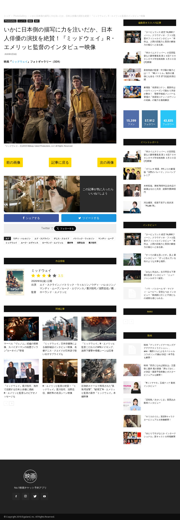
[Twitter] (34, 496)
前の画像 (13, 162)
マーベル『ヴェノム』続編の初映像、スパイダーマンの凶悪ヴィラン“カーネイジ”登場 (21, 347)
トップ (7, 15)
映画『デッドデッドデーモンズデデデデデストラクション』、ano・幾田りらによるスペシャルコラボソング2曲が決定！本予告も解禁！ (159, 351)
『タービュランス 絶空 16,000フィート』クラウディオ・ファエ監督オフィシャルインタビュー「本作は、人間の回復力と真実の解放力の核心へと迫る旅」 (159, 38)
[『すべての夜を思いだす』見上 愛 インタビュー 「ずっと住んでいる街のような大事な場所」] (132, 259)
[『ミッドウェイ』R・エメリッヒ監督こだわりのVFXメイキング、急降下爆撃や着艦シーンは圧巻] (98, 329)
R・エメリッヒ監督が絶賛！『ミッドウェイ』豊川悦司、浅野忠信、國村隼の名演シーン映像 (59, 389)
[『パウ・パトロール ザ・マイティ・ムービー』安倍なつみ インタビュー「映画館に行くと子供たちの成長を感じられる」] (132, 293)
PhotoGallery (20, 15)
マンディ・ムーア (106, 238)
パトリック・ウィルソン (83, 238)
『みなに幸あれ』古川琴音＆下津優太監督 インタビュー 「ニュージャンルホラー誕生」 (159, 275)
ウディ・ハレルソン (22, 238)
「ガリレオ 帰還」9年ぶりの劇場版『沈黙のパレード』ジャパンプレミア (159, 172)
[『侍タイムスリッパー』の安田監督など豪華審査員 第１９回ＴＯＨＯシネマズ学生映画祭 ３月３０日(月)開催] (132, 57)
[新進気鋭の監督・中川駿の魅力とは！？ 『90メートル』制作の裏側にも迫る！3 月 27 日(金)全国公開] (132, 74)
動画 (30, 21)
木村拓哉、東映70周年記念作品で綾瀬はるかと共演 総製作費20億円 (160, 189)
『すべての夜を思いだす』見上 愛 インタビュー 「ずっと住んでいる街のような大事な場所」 (160, 258)
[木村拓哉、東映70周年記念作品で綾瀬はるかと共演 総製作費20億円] (132, 190)
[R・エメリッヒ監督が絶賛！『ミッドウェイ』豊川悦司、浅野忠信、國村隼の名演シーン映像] (60, 371)
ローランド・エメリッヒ (52, 242)
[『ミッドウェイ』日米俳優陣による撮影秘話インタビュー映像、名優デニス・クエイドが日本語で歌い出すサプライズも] (60, 329)
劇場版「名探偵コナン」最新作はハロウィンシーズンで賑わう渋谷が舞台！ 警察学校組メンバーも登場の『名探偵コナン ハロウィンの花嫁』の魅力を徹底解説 (160, 93)
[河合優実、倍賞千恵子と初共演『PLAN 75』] (132, 207)
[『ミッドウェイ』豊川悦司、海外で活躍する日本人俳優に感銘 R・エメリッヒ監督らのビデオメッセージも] (21, 371)
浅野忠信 (81, 242)
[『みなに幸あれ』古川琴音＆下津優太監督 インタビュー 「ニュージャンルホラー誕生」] (132, 276)
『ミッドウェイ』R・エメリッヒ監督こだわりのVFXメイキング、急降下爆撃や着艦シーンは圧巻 (98, 347)
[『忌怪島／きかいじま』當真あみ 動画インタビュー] (132, 404)
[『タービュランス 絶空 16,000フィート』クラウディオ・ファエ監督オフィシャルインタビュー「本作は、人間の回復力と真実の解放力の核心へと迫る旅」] (132, 37)
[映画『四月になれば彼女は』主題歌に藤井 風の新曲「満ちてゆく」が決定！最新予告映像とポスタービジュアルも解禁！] (132, 370)
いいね (131, 111)
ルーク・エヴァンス (29, 242)
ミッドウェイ (20, 61)
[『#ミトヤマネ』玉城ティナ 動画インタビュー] (132, 387)
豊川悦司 (92, 242)
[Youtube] (44, 496)
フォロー (150, 111)
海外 (36, 21)
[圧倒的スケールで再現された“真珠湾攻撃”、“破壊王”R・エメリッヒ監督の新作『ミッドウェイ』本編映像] (98, 371)
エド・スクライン (42, 238)
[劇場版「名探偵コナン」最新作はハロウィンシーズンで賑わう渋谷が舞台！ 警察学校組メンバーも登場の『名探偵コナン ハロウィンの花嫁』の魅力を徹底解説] (132, 92)
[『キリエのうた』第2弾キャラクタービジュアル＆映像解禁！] (132, 421)
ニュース (21, 21)
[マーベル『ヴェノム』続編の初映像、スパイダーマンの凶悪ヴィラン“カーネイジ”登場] (21, 329)
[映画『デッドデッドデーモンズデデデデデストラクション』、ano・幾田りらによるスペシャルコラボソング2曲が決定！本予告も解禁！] (132, 349)
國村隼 (70, 242)
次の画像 (107, 162)
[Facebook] (16, 496)
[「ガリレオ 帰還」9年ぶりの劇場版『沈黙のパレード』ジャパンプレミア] (132, 173)
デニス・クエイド (61, 238)
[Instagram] (25, 496)
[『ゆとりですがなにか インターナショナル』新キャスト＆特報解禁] (132, 438)
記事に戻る (60, 162)
